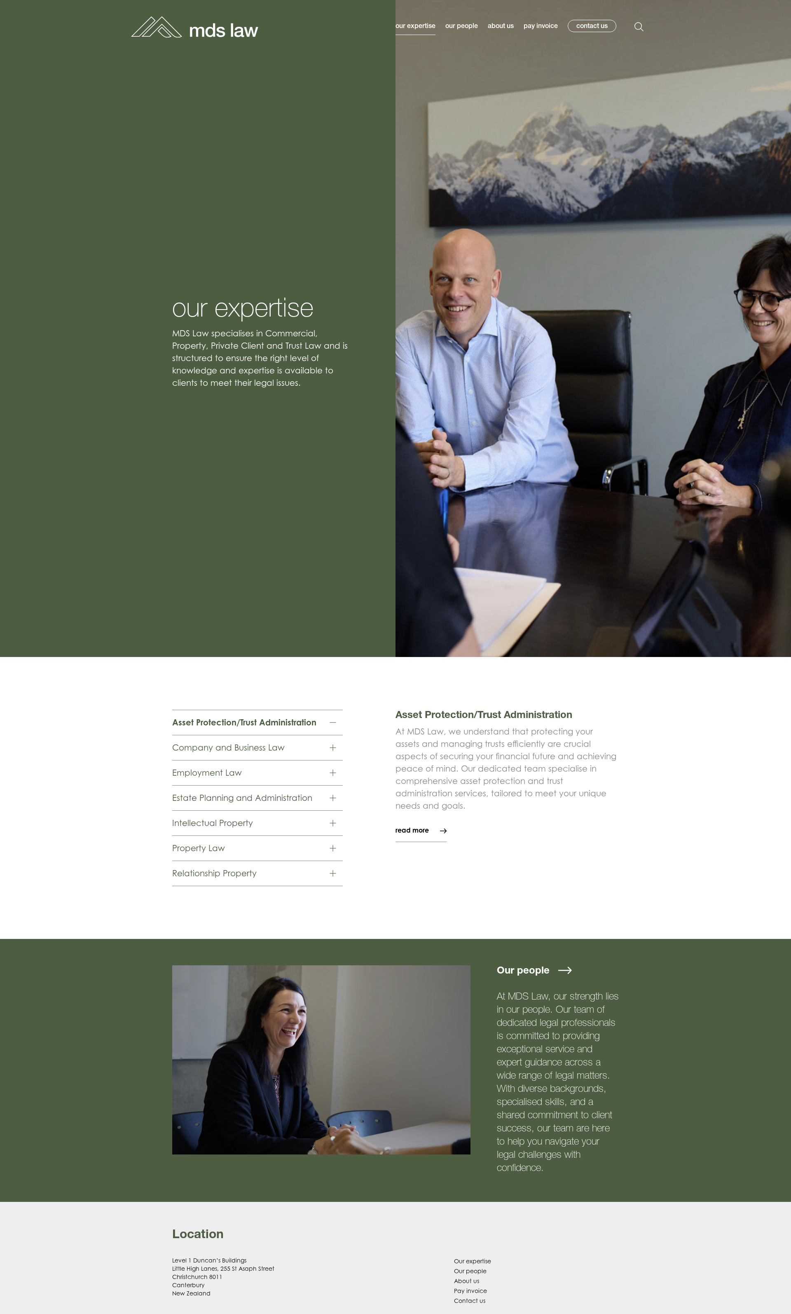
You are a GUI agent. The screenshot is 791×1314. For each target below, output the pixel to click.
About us (466, 1280)
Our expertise (472, 1261)
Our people (470, 1270)
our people (461, 26)
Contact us (469, 1300)
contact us (592, 26)
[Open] (639, 27)
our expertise (415, 26)
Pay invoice (470, 1290)
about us (501, 26)
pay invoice (541, 26)
